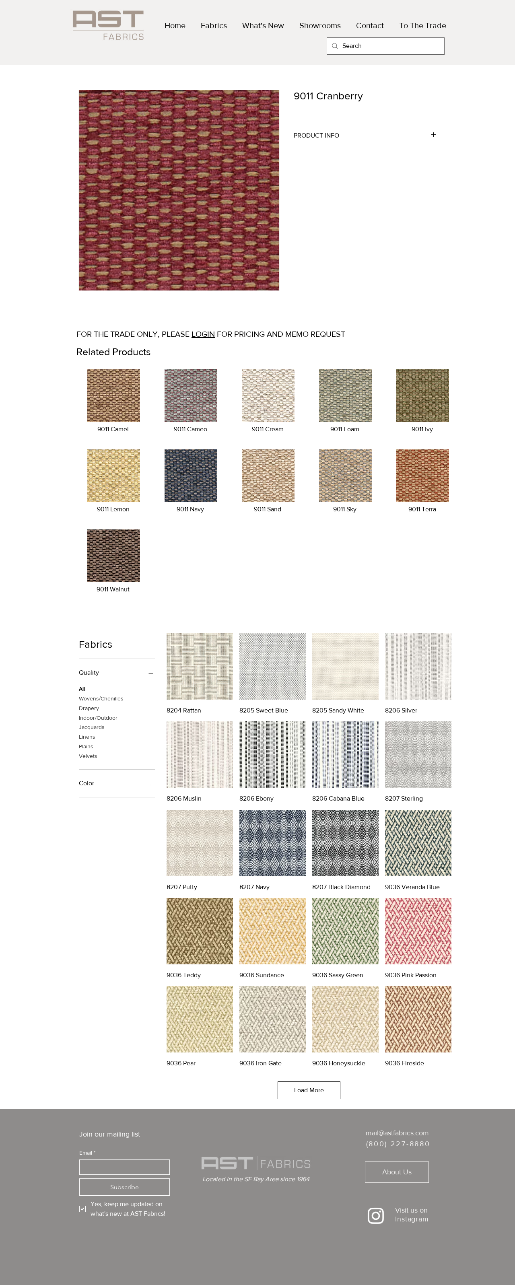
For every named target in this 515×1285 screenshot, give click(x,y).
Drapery (89, 708)
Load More (309, 1090)
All (82, 689)
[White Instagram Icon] (376, 1216)
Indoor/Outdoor (98, 718)
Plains (86, 746)
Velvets (88, 756)
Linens (87, 736)
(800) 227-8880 (398, 1144)
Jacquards (92, 727)
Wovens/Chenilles (101, 698)
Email (87, 1152)
